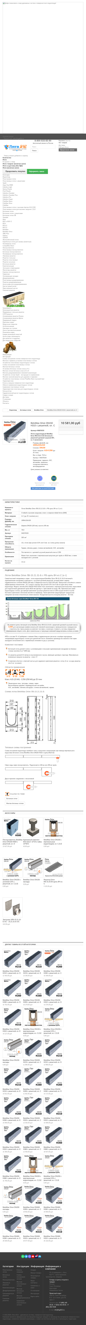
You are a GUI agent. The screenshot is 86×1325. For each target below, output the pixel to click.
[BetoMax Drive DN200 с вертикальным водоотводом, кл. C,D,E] (33, 1164)
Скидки (33, 1270)
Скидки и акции (8, 395)
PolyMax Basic (8, 201)
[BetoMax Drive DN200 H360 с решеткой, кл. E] (13, 1164)
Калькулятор (7, 391)
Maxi (4, 219)
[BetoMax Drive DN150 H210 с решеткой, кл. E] (33, 959)
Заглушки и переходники (11, 268)
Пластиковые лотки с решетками (14, 181)
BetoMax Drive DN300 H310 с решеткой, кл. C (32, 1237)
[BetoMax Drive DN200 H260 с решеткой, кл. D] (54, 1077)
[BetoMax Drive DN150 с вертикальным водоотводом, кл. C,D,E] (33, 1017)
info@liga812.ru (59, 1310)
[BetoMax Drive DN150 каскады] (33, 867)
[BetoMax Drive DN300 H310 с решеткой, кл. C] (33, 1224)
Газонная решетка (9, 290)
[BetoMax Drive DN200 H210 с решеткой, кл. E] (13, 1077)
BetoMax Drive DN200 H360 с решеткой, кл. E (11, 1177)
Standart (5, 217)
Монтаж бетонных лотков (11, 367)
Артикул (34, 430)
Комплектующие (8, 266)
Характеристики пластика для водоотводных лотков (20, 389)
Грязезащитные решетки (11, 310)
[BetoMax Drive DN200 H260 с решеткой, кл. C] (33, 1077)
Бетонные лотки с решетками (13, 213)
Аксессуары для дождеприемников (15, 284)
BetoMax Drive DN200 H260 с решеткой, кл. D (53, 1090)
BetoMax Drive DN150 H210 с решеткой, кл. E (32, 972)
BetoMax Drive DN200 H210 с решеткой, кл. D (53, 1061)
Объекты (6, 401)
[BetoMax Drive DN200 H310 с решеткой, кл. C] (33, 1106)
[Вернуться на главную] (5, 410)
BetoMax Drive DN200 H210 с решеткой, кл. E (11, 1090)
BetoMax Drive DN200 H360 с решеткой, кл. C (32, 1148)
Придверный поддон (9, 320)
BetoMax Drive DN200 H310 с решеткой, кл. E (11, 1148)
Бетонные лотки (8, 211)
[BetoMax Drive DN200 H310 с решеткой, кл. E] (13, 1135)
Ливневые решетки (9, 256)
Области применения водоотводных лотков (17, 385)
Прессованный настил (10, 288)
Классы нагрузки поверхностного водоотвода (18, 383)
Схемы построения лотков (21, 1277)
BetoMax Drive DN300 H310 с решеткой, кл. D (53, 1237)
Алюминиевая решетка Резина (13, 316)
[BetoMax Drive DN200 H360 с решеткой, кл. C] (33, 1135)
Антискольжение (8, 326)
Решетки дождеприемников (12, 282)
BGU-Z (5, 225)
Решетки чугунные (9, 262)
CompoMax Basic (8, 246)
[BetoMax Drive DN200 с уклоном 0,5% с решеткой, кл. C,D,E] (54, 1164)
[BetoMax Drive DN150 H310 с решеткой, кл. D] (54, 988)
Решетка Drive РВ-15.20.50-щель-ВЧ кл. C (53, 882)
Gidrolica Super (8, 199)
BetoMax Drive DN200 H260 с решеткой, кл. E (11, 1119)
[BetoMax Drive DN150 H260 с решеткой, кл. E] (33, 988)
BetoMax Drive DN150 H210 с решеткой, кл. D (12, 972)
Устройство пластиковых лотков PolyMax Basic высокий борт (23, 379)
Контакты (6, 403)
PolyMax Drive (7, 203)
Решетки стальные (9, 258)
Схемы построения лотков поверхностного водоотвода (21, 359)
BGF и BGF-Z (7, 221)
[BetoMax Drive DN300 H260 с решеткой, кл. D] (54, 1195)
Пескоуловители (8, 248)
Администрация (8, 136)
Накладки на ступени (10, 328)
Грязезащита (7, 308)
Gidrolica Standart (8, 193)
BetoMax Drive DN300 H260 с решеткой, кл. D (53, 1208)
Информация (7, 354)
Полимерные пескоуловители (13, 254)
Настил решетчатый (9, 286)
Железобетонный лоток (11, 240)
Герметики (6, 274)
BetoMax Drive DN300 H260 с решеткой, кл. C (32, 1208)
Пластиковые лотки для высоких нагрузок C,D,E (19, 209)
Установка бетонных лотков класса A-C (16, 369)
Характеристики (8, 381)
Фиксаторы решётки (9, 270)
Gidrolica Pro (7, 197)
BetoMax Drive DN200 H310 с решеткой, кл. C (32, 1119)
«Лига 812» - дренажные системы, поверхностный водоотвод (32, 1315)
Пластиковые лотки (9, 179)
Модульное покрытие (10, 324)
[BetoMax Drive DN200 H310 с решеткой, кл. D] (54, 1106)
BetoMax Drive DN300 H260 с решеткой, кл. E (11, 1237)
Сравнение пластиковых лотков (13, 387)
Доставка (6, 397)
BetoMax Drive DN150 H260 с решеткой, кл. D (12, 1001)
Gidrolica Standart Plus (10, 195)
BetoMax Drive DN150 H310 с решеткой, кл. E (11, 1030)
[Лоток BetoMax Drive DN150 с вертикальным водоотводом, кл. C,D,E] (54, 828)
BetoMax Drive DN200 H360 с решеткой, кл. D (53, 1148)
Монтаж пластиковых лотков (21, 1284)
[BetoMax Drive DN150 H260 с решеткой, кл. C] (54, 959)
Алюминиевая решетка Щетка (13, 318)
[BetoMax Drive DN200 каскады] (13, 1195)
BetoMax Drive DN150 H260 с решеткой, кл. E (32, 1001)
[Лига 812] (15, 147)
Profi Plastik (7, 191)
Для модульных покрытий (11, 340)
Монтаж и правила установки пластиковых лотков (20, 361)
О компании (7, 399)
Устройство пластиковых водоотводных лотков (19, 363)
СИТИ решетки (8, 314)
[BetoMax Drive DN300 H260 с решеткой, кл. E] (13, 1224)
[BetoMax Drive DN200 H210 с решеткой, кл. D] (54, 1048)
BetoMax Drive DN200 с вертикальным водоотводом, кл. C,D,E (32, 1178)
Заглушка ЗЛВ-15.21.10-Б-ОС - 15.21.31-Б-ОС (12, 921)
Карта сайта (35, 1296)
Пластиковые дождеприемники (13, 280)
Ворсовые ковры (8, 322)
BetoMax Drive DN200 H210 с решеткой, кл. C (32, 1061)
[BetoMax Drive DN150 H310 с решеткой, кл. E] (13, 1017)
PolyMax (5, 205)
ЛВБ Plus (6, 233)
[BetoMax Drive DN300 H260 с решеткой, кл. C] (33, 1195)
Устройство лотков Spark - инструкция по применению (21, 375)
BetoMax (6, 229)
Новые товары (36, 1273)
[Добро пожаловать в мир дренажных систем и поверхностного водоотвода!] (43, 68)
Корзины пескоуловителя (11, 272)
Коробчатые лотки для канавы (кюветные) (17, 242)
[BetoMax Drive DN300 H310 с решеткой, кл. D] (54, 1224)
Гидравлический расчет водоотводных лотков (18, 393)
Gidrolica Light (7, 187)
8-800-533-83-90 (43, 140)
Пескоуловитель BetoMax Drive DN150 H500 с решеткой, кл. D (13, 842)
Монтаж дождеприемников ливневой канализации (20, 373)
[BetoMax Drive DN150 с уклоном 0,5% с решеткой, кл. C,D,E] (54, 1017)
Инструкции (7, 356)
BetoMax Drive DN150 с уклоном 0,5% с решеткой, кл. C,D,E (12, 882)
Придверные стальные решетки (13, 312)
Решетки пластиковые (10, 260)
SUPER (5, 238)
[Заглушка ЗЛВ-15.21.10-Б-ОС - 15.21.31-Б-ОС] (13, 907)
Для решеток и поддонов (11, 338)
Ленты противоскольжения (12, 330)
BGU (4, 223)
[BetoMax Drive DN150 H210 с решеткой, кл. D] (13, 959)
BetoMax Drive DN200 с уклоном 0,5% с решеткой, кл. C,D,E (53, 1178)
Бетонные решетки (9, 264)
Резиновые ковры (8, 332)
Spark (4, 183)
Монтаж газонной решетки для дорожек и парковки (20, 377)
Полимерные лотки (9, 244)
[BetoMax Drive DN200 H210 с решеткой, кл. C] (33, 1048)
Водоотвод (6, 177)
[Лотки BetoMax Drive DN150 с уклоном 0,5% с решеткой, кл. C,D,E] (13, 867)
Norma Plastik (7, 189)
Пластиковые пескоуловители (13, 250)
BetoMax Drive (7, 231)
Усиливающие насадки (10, 276)
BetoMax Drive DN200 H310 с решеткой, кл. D (53, 1119)
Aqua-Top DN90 (8, 185)
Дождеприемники (8, 278)
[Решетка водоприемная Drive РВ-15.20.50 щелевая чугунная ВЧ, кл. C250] (54, 867)
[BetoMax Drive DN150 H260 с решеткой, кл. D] (13, 988)
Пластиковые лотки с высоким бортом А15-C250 (19, 207)
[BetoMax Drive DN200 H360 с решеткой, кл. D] (54, 1135)
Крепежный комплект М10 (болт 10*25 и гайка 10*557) (32, 842)
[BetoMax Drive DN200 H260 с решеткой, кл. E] (13, 1106)
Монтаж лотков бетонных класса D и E (16, 371)
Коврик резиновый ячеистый (12, 334)
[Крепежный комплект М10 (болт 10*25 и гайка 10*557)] (33, 828)
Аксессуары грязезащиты (11, 336)
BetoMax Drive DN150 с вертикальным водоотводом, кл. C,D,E (53, 842)
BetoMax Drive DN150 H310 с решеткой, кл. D (53, 1001)
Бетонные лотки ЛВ (9, 215)
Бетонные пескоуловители (12, 252)
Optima (5, 235)
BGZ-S (5, 227)
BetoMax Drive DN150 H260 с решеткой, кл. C (53, 972)
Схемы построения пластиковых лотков (16, 365)
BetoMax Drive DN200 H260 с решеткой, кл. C (32, 1090)
